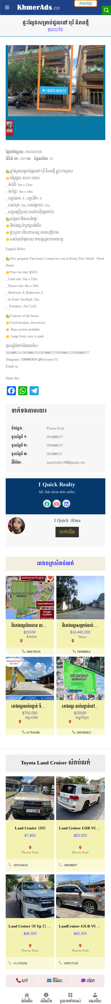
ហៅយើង (67, 532)
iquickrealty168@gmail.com (66, 462)
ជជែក (90, 981)
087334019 (21, 865)
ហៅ (24, 981)
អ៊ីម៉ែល (57, 981)
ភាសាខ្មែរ (85, 3)
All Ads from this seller (56, 492)
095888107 (55, 445)
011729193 (20, 963)
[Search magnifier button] (106, 10)
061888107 (55, 437)
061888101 (55, 454)
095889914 (84, 651)
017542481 (33, 732)
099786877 (70, 865)
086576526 (33, 651)
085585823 (84, 732)
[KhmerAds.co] (38, 7)
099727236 (71, 963)
